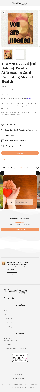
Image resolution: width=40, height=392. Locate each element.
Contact (20, 334)
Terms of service (19, 387)
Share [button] (5, 159)
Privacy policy (9, 387)
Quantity (3, 86)
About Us (7, 314)
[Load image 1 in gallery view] (7, 54)
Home (6, 310)
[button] (4, 3)
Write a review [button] (20, 230)
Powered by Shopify (23, 384)
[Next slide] (38, 173)
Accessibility (8, 327)
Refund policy (34, 384)
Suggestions (8, 323)
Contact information (30, 387)
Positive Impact (9, 318)
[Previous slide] (2, 173)
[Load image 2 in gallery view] (20, 54)
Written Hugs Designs (12, 384)
